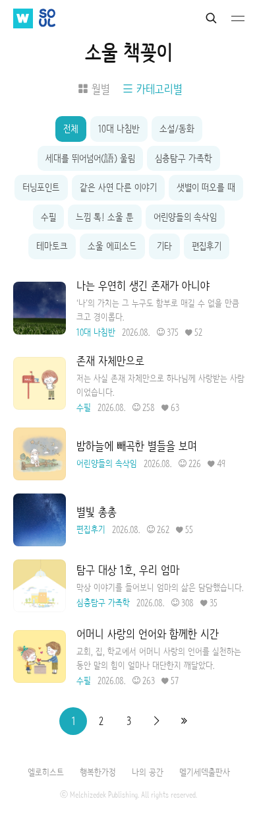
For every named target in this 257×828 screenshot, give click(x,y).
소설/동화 (176, 128)
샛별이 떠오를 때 (206, 187)
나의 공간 (147, 772)
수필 (48, 217)
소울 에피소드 (112, 246)
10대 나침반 (119, 128)
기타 (164, 246)
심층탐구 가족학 (183, 158)
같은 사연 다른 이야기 (118, 187)
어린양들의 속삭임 (185, 217)
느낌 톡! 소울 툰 (105, 217)
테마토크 (52, 246)
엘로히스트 (46, 772)
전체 (70, 128)
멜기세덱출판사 (204, 772)
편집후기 (206, 246)
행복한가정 (98, 772)
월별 (100, 89)
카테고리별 (159, 89)
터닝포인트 (41, 187)
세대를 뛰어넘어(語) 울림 (90, 158)
